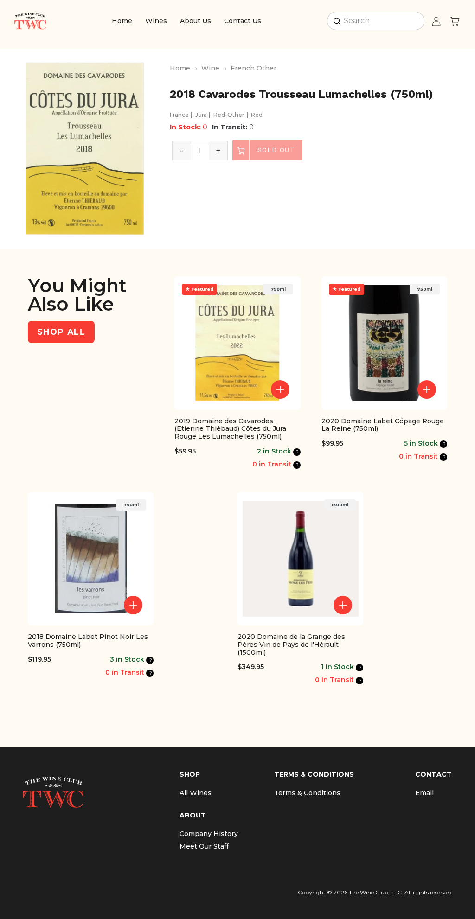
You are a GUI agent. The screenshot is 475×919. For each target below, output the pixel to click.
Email (424, 793)
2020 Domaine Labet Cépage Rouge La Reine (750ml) (382, 425)
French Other (253, 68)
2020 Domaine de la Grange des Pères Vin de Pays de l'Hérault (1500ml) (291, 644)
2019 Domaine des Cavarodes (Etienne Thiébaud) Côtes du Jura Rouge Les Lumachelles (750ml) (230, 428)
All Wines (196, 793)
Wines (156, 21)
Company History (209, 834)
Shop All (61, 332)
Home (122, 21)
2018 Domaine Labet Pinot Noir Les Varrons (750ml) (88, 641)
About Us (195, 21)
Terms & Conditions (307, 793)
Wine (210, 68)
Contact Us (242, 21)
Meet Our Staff (204, 846)
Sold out (275, 149)
